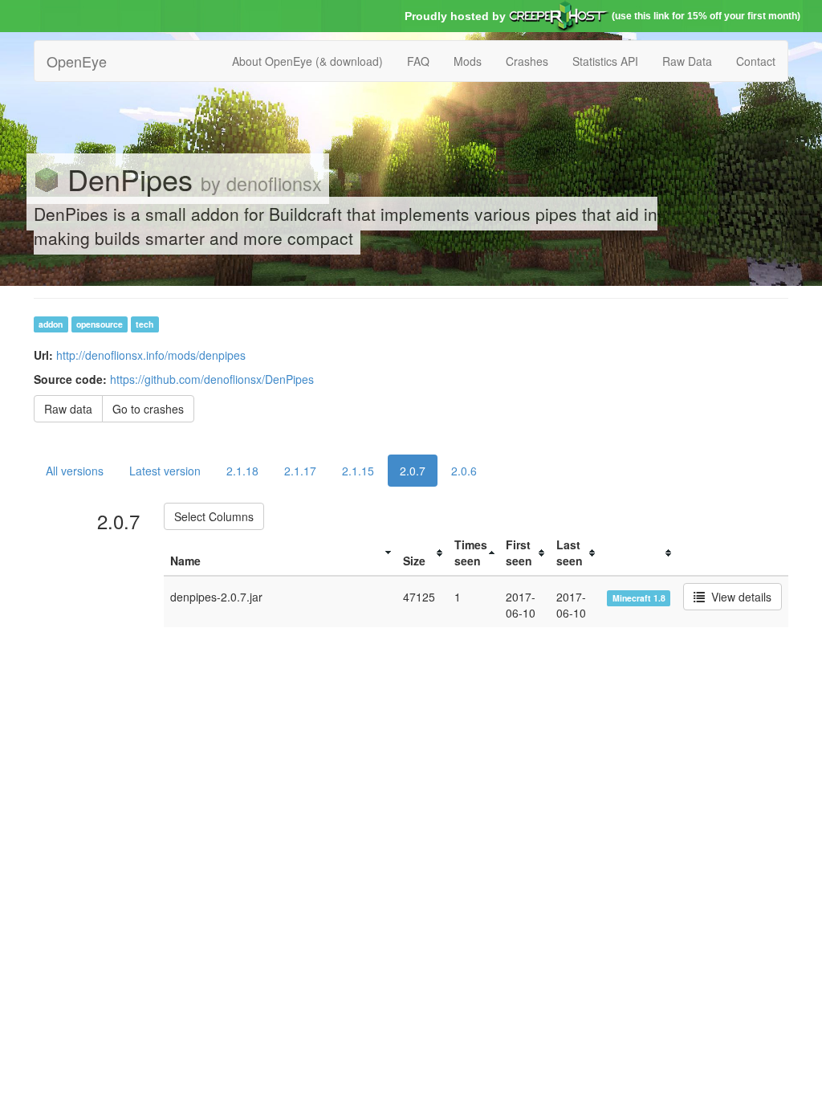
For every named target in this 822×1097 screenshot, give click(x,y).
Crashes (527, 61)
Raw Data (687, 61)
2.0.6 (464, 471)
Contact (755, 61)
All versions (75, 471)
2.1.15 (358, 471)
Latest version (165, 471)
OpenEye (77, 61)
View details (738, 597)
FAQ (418, 61)
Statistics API (605, 61)
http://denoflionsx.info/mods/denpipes (151, 355)
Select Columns (214, 516)
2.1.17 (300, 471)
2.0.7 (412, 471)
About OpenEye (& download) (307, 61)
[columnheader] (280, 553)
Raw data (68, 409)
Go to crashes (148, 409)
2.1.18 (242, 471)
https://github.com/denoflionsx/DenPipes (212, 379)
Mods (468, 61)
